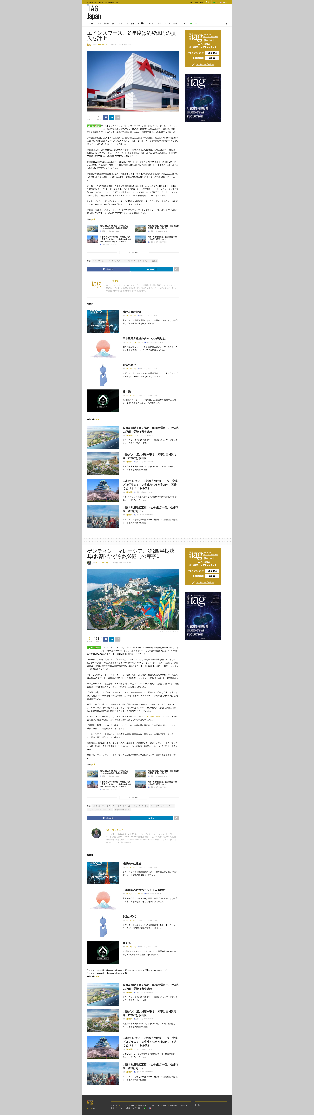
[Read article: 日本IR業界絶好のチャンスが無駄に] (103, 347)
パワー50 (184, 23)
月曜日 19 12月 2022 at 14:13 (158, 242)
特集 (100, 23)
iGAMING (173, 1105)
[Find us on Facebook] (206, 2)
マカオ (167, 23)
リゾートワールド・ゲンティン (162, 806)
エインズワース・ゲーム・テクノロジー (107, 261)
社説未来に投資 (132, 312)
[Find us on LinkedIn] (209, 2)
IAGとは (101, 2)
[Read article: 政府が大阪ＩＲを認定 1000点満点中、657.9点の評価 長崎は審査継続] (92, 228)
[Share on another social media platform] (117, 117)
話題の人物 (109, 23)
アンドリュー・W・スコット (134, 342)
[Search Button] (226, 23)
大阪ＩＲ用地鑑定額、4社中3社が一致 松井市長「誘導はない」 (163, 237)
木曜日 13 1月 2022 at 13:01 (148, 395)
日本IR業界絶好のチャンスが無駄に (144, 338)
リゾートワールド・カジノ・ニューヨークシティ (130, 806)
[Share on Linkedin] (111, 117)
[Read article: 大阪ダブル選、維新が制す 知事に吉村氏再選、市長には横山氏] (140, 228)
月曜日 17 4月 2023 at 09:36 (110, 231)
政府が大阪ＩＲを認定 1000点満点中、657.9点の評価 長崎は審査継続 (114, 227)
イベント (151, 23)
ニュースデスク (101, 44)
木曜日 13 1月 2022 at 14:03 (148, 316)
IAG (93, 1108)
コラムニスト (123, 23)
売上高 (154, 261)
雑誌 (95, 2)
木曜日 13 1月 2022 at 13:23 (148, 369)
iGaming (141, 23)
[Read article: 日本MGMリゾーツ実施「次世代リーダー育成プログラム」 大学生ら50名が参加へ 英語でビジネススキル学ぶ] (92, 239)
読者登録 (90, 2)
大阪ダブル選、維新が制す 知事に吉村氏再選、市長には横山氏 (163, 227)
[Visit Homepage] (97, 12)
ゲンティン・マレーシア (101, 806)
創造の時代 (129, 365)
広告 (117, 2)
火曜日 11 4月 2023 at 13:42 (158, 231)
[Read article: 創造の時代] (103, 374)
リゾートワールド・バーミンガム (100, 810)
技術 (133, 23)
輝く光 (127, 391)
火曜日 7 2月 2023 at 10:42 (109, 244)
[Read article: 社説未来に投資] (103, 321)
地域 (175, 23)
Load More (133, 252)
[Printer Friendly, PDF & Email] (94, 126)
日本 (160, 23)
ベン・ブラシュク (131, 316)
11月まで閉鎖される (151, 716)
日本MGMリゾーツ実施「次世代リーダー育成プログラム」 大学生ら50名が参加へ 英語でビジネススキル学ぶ (115, 239)
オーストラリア (129, 261)
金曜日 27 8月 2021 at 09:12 (121, 44)
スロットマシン (143, 261)
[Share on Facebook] (105, 117)
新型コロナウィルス (122, 810)
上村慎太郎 (129, 435)
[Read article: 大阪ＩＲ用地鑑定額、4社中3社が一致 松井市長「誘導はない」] (140, 239)
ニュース (91, 23)
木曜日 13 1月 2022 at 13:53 (154, 342)
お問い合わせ (109, 2)
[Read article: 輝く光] (103, 400)
